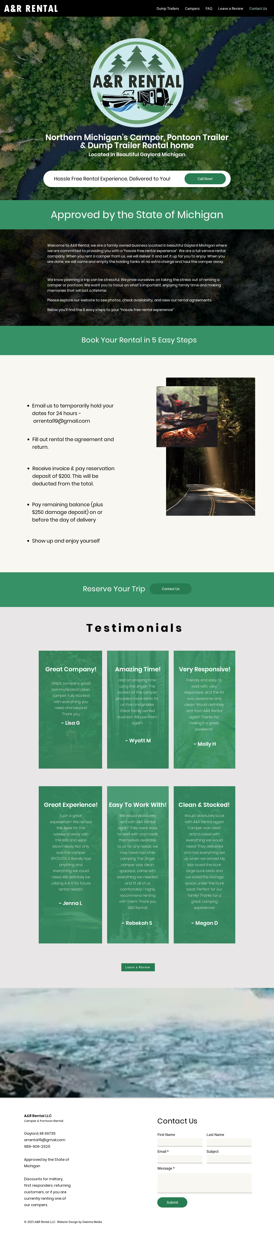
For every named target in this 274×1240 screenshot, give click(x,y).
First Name (166, 1135)
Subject (213, 1151)
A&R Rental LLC (38, 1115)
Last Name (215, 1135)
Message (164, 1168)
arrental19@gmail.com (61, 420)
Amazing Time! (138, 669)
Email (161, 1151)
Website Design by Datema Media (79, 1222)
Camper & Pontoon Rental (43, 1121)
